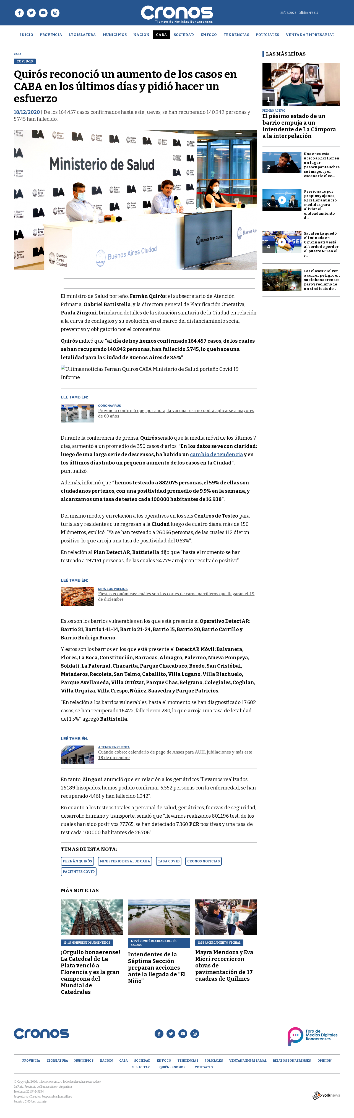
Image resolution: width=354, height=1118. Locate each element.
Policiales (267, 35)
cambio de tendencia (216, 455)
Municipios (115, 35)
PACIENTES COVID (79, 872)
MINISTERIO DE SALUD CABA (125, 861)
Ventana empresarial (310, 35)
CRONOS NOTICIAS (203, 861)
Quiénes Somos (172, 1067)
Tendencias (236, 35)
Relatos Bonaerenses (292, 1060)
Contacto (204, 1067)
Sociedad (184, 35)
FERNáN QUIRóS (77, 861)
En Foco (209, 35)
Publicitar (140, 1067)
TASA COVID (168, 861)
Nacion (141, 35)
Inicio (26, 35)
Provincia (51, 35)
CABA (161, 35)
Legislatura (82, 35)
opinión (324, 1060)
